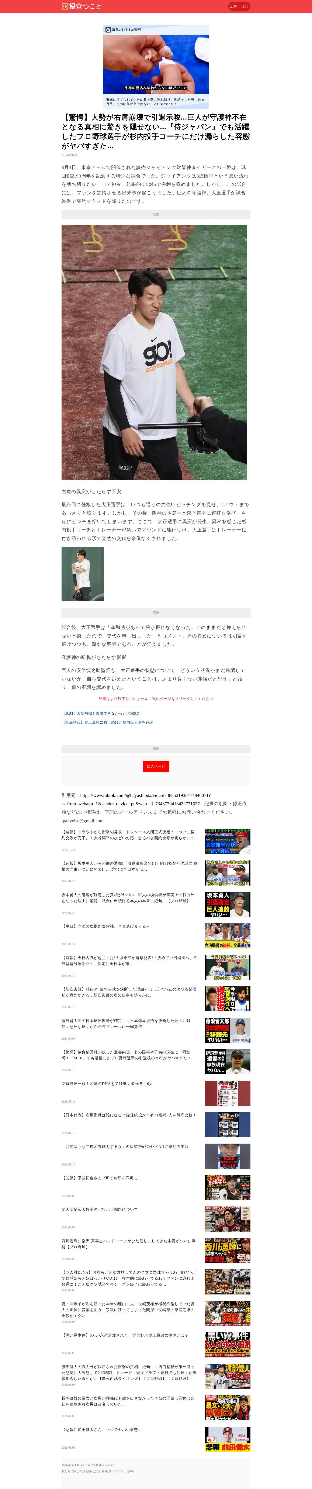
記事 (233, 6)
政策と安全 (93, 1471)
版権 (130, 1471)
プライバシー (117, 1471)
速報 (245, 6)
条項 (105, 1471)
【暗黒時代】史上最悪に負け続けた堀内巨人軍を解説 (107, 722)
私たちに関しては (73, 1471)
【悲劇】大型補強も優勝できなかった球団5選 (101, 713)
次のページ (156, 766)
